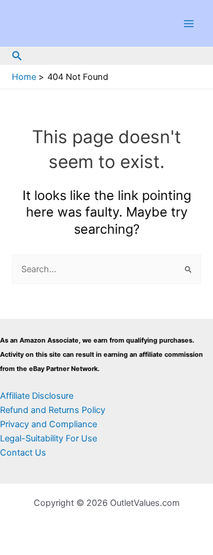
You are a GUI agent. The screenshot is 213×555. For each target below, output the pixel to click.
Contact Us (23, 452)
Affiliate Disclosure (36, 396)
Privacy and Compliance (48, 424)
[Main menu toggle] (188, 23)
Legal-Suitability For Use (48, 438)
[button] (17, 56)
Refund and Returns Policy (52, 410)
